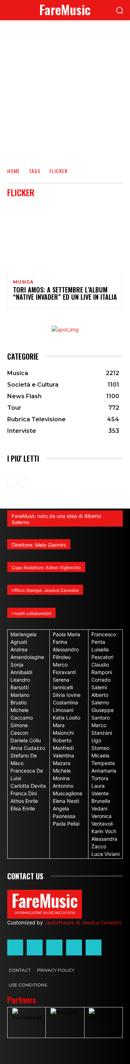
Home (13, 171)
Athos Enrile (24, 801)
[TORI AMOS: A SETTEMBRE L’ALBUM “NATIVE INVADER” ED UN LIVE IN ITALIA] (65, 238)
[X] (74, 947)
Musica (23, 282)
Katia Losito (66, 718)
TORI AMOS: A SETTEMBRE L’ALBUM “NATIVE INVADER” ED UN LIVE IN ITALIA (65, 293)
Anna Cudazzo (27, 748)
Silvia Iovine (67, 695)
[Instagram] (35, 947)
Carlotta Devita (28, 786)
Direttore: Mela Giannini (39, 545)
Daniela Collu (25, 740)
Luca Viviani (105, 854)
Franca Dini (23, 793)
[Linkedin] (54, 947)
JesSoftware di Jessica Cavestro (83, 922)
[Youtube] (93, 947)
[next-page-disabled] (23, 482)
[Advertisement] (65, 89)
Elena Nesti (66, 801)
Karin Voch (103, 831)
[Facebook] (15, 947)
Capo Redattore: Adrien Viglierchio (46, 567)
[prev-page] (11, 482)
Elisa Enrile (22, 808)
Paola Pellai (66, 824)
